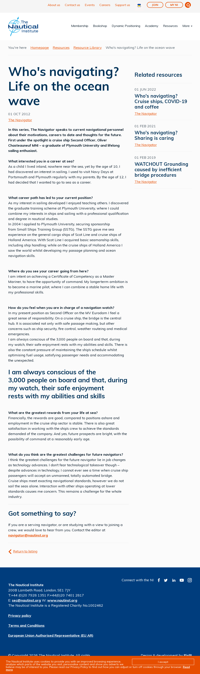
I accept (163, 662)
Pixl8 (188, 655)
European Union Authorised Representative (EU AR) (50, 635)
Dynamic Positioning (126, 26)
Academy (151, 26)
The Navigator (20, 120)
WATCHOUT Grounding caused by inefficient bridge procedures (161, 169)
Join (155, 5)
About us (54, 5)
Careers (104, 5)
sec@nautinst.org (26, 600)
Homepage (39, 47)
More (186, 26)
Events (90, 5)
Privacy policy (19, 615)
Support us (122, 5)
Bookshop (100, 26)
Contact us (72, 5)
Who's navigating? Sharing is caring (156, 135)
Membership (79, 26)
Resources (170, 26)
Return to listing (25, 551)
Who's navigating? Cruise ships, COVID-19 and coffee (161, 101)
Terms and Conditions (26, 625)
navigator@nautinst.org (28, 535)
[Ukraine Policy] (139, 6)
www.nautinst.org (62, 600)
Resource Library (87, 47)
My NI (174, 5)
